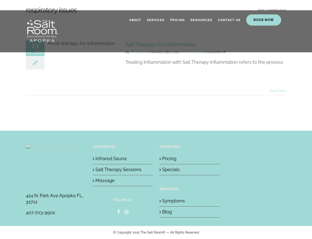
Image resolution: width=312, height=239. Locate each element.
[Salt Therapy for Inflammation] (85, 63)
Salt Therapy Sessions (118, 169)
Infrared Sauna (111, 158)
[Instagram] (126, 212)
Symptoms (173, 201)
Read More (278, 91)
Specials (171, 169)
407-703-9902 (40, 212)
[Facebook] (119, 212)
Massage (105, 180)
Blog (167, 212)
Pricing (169, 158)
